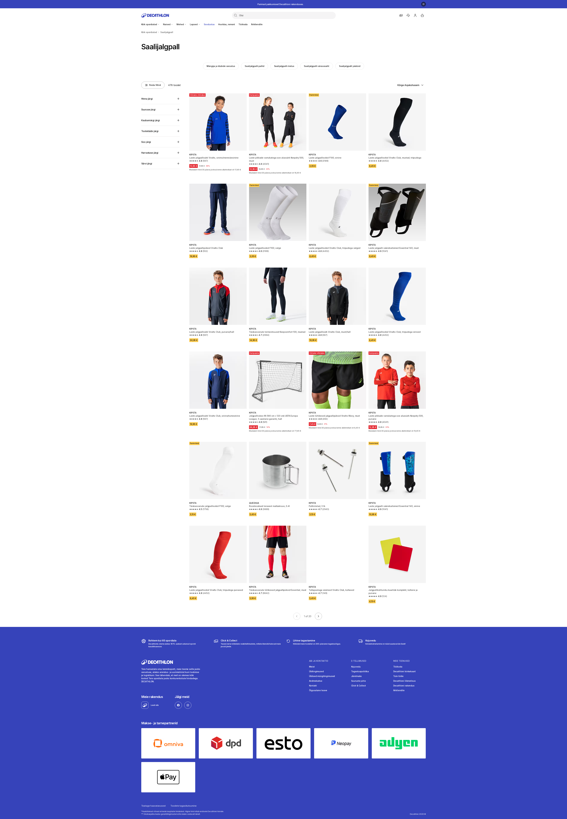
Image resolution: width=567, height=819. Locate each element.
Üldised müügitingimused (322, 676)
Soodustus (209, 24)
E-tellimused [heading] (358, 661)
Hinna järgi (147, 98)
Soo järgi (146, 141)
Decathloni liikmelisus (404, 681)
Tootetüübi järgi (149, 131)
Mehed (180, 24)
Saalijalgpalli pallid (254, 66)
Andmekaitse (315, 681)
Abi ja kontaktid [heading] (318, 661)
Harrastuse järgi (149, 152)
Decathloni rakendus (403, 685)
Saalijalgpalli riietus (284, 66)
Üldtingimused (316, 671)
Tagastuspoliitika (360, 671)
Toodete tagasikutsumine (183, 805)
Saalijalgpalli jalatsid (349, 66)
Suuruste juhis (358, 681)
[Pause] (423, 4)
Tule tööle (398, 676)
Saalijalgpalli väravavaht (316, 66)
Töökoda (243, 24)
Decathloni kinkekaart (404, 671)
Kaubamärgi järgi (150, 120)
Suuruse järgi (148, 109)
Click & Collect (358, 685)
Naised (167, 24)
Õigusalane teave (318, 690)
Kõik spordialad (149, 24)
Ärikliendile (256, 24)
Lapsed (194, 24)
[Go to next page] (318, 616)
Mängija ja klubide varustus (221, 66)
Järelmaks (356, 676)
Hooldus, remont (226, 24)
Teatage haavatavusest (153, 805)
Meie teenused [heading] (401, 661)
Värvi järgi (146, 163)
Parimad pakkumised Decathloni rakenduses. (280, 4)
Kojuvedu (356, 666)
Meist (312, 666)
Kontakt (313, 685)
